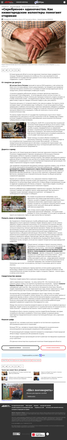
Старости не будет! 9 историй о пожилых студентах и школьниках (51, 372)
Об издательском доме (18, 405)
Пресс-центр (29, 405)
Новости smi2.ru (7, 400)
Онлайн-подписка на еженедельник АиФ (22, 407)
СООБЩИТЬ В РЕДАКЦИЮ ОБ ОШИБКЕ (20, 409)
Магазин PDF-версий (45, 405)
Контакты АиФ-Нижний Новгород (54, 407)
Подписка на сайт (39, 407)
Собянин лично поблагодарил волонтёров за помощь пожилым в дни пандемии (20, 378)
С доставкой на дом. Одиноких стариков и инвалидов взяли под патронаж (51, 378)
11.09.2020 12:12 (5, 6)
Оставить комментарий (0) (53, 347)
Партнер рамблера (26, 433)
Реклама (36, 405)
